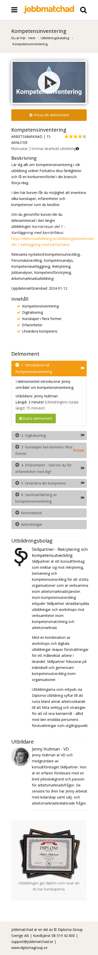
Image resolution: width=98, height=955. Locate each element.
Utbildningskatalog (55, 38)
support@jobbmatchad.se (32, 941)
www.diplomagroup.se (29, 947)
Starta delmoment (37, 418)
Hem (31, 38)
